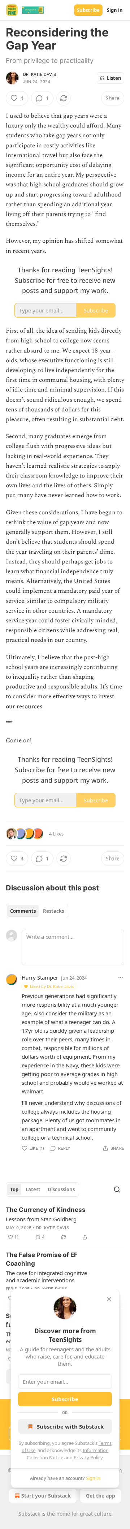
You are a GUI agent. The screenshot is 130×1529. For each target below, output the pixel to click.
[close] (109, 1299)
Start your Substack (46, 1495)
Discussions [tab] (61, 1189)
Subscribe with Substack (70, 1426)
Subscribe (88, 10)
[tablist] (37, 911)
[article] (65, 1223)
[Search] (117, 1189)
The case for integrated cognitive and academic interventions (46, 1276)
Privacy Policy (88, 1457)
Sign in (115, 10)
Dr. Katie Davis (39, 74)
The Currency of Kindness (46, 1209)
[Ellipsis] (120, 977)
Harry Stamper (40, 977)
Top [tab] (14, 1189)
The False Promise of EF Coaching (42, 1259)
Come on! (18, 740)
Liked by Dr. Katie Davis (52, 986)
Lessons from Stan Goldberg (41, 1219)
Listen (114, 78)
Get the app (100, 1495)
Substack (29, 1513)
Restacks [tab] (53, 911)
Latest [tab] (33, 1189)
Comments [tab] (23, 911)
